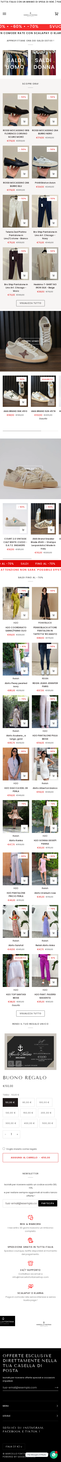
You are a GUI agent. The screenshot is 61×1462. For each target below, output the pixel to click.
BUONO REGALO (25, 1077)
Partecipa (48, 1203)
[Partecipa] (53, 1387)
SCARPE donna (30, 468)
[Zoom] (11, 1064)
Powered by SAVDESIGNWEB (19, 1456)
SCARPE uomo (30, 341)
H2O (16, 622)
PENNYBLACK (45, 622)
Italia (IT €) (13, 1446)
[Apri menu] (8, 14)
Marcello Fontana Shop (20, 1453)
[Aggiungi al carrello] (53, 121)
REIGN (45, 678)
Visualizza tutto (30, 303)
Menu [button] (6, 1405)
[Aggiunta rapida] (24, 121)
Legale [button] (7, 1415)
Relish (16, 678)
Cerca (47, 1453)
